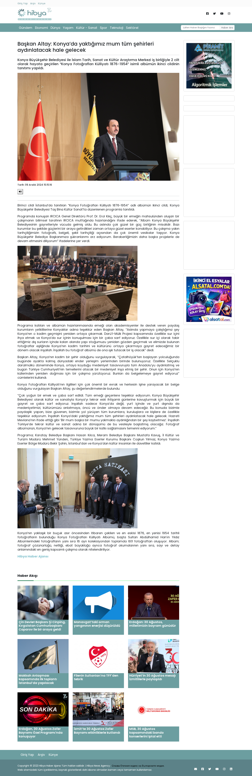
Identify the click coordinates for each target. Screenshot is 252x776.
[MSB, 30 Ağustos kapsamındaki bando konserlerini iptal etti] (153, 709)
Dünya (55, 28)
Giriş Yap (22, 3)
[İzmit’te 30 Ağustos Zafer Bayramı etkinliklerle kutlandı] (98, 709)
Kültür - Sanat (86, 28)
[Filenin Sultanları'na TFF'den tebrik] (98, 656)
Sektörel (132, 28)
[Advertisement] (209, 139)
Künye (41, 3)
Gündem (25, 28)
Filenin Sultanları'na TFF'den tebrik (96, 677)
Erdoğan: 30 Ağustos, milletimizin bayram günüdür (152, 624)
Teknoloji (116, 28)
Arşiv (33, 3)
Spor (103, 28)
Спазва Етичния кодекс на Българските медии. (138, 765)
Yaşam (68, 28)
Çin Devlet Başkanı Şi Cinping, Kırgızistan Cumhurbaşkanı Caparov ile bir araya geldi (42, 625)
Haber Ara (227, 27)
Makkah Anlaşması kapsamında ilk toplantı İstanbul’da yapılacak (38, 679)
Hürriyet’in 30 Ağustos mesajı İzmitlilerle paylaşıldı (152, 677)
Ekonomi (41, 28)
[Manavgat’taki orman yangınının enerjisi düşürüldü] (98, 602)
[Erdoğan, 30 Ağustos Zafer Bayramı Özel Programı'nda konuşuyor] (43, 709)
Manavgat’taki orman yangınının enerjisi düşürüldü (97, 624)
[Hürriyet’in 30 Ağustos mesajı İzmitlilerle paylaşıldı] (153, 656)
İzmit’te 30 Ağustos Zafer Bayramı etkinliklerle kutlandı (97, 731)
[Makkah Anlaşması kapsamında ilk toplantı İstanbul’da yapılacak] (43, 656)
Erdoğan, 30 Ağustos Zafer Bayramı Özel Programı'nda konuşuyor (41, 732)
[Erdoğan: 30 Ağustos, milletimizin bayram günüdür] (153, 602)
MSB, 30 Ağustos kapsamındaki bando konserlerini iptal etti (146, 732)
